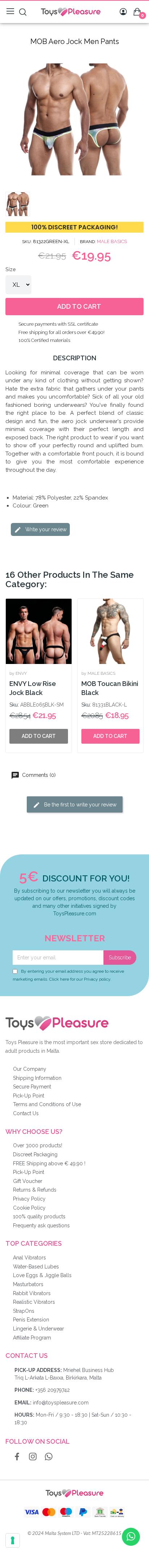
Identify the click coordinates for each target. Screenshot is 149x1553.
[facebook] (17, 1457)
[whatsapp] (48, 1457)
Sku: (14, 705)
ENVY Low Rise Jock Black (32, 688)
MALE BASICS (112, 241)
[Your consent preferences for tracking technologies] (13, 1540)
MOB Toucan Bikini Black (109, 688)
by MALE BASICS (98, 673)
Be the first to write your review (79, 805)
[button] (12, 119)
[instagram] (33, 1457)
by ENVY (18, 673)
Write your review (45, 529)
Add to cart (110, 736)
